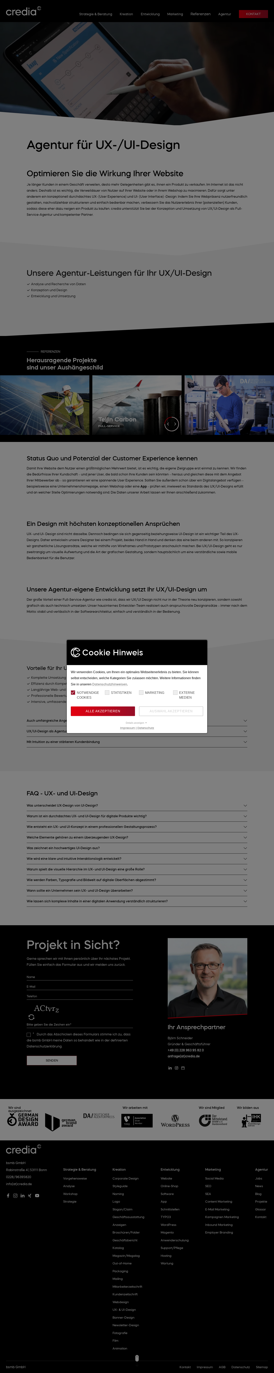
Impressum (127, 727)
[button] (137, 723)
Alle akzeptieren (103, 711)
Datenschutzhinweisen (109, 684)
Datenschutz (145, 727)
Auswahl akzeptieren (171, 711)
